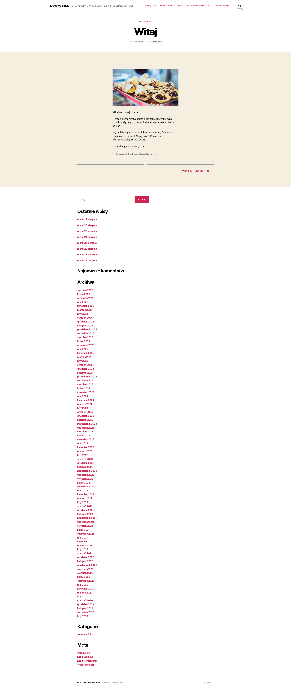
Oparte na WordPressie (113, 682)
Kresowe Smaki (59, 5)
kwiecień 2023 (85, 447)
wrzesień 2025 (85, 333)
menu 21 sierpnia (87, 242)
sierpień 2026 (85, 290)
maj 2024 (82, 396)
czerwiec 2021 (85, 533)
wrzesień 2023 (85, 427)
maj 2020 (82, 584)
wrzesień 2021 (85, 522)
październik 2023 (87, 423)
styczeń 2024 (85, 412)
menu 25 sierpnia (87, 231)
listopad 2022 (85, 467)
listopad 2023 (85, 419)
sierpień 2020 (85, 573)
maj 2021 (82, 537)
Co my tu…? (150, 5)
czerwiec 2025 (85, 345)
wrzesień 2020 (85, 569)
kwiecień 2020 (85, 588)
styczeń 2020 (85, 600)
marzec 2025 (84, 357)
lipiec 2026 (83, 294)
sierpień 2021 (85, 525)
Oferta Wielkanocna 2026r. (198, 5)
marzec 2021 (84, 545)
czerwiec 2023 (85, 439)
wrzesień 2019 (85, 612)
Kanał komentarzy (87, 660)
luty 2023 (82, 455)
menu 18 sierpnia (87, 260)
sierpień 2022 (85, 478)
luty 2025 (82, 360)
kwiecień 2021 (85, 541)
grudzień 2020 (85, 557)
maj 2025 (82, 349)
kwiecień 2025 (85, 353)
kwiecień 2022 (85, 494)
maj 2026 (82, 302)
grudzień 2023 (85, 415)
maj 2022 (82, 490)
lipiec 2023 (83, 435)
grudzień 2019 (85, 604)
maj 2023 (82, 443)
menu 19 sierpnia (87, 254)
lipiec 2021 (83, 529)
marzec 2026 (84, 309)
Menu (180, 5)
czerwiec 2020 (85, 580)
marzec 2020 (84, 592)
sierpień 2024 (85, 384)
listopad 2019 (85, 608)
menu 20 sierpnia (87, 248)
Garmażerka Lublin (123, 154)
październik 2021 (87, 518)
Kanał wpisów (85, 656)
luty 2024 (82, 408)
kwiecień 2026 (85, 305)
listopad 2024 (85, 372)
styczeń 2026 (85, 317)
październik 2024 (87, 376)
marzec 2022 (84, 498)
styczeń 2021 (84, 553)
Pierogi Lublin (151, 154)
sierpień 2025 (85, 337)
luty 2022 (82, 502)
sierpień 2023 (85, 431)
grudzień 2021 (85, 510)
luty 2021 (82, 549)
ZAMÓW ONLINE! (221, 5)
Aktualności (145, 21)
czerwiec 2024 (85, 392)
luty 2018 (82, 616)
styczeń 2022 (85, 506)
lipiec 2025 (83, 341)
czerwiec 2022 (85, 486)
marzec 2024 (84, 404)
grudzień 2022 (85, 463)
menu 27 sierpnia (87, 219)
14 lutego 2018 (155, 42)
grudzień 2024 (85, 368)
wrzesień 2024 (85, 380)
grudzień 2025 (85, 321)
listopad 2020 (85, 561)
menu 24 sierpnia (87, 237)
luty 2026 (82, 313)
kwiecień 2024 (85, 400)
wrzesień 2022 (85, 474)
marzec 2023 (84, 451)
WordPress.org (86, 664)
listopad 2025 (85, 325)
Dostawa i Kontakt (167, 5)
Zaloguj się (83, 653)
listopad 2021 (85, 514)
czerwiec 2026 (85, 298)
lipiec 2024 (83, 388)
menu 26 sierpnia (87, 225)
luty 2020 (82, 596)
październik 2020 (87, 565)
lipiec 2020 (83, 577)
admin (140, 42)
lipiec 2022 (83, 482)
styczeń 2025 (85, 364)
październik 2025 (87, 329)
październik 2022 (87, 470)
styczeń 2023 (85, 459)
